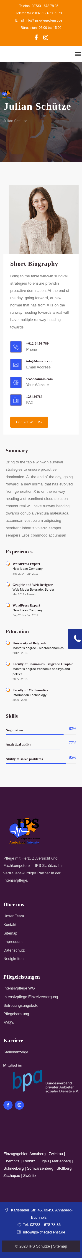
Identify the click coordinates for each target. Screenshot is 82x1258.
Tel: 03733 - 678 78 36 (41, 1225)
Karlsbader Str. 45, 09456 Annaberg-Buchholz (41, 1214)
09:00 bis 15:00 (41, 28)
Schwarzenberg (40, 1168)
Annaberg (37, 1154)
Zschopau (11, 1175)
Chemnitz (11, 1161)
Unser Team (13, 916)
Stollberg (64, 1168)
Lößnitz (29, 1161)
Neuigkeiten (13, 959)
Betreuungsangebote (20, 1005)
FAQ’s (8, 1022)
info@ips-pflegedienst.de (38, 20)
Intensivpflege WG (19, 988)
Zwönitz (29, 1175)
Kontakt (9, 924)
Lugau (43, 1161)
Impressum (13, 942)
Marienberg (61, 1161)
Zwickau (56, 1154)
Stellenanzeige (15, 1052)
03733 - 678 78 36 (38, 6)
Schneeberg (13, 1168)
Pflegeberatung (16, 1014)
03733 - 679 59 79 (39, 13)
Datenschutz (14, 950)
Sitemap (10, 933)
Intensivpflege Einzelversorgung (30, 997)
